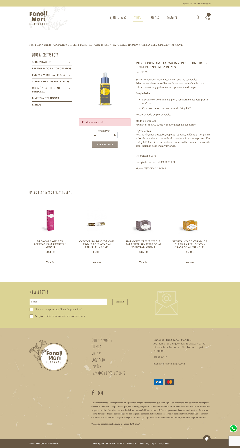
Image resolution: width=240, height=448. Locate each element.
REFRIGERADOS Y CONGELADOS (51, 68)
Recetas (155, 17)
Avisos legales (97, 443)
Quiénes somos (118, 17)
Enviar (120, 301)
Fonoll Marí (35, 44)
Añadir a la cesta (104, 144)
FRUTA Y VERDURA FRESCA (48, 75)
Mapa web (163, 443)
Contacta (172, 17)
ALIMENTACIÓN (42, 61)
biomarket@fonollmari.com (169, 363)
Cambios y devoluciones (108, 373)
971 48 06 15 (160, 357)
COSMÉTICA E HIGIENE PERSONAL (72, 44)
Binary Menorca (52, 443)
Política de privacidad (115, 443)
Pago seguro (151, 443)
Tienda (138, 17)
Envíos (96, 366)
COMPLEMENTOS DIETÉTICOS (50, 81)
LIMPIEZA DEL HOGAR (45, 98)
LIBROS (36, 104)
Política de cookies (135, 443)
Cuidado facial (101, 44)
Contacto (98, 360)
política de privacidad (69, 309)
